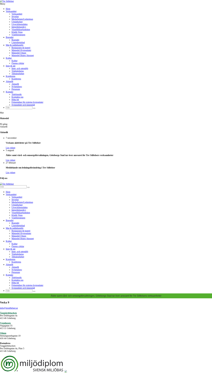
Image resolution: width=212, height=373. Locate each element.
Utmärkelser (17, 21)
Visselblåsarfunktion (21, 29)
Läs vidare (10, 147)
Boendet (9, 37)
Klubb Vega (17, 32)
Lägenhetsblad (18, 42)
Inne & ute (10, 66)
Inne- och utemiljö (20, 68)
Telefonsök (17, 94)
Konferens (10, 76)
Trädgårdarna (18, 71)
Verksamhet (11, 11)
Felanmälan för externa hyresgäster (27, 102)
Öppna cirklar (18, 63)
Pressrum (16, 89)
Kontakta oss (17, 97)
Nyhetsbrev (17, 86)
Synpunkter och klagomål (23, 105)
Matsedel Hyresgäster (21, 50)
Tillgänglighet (18, 73)
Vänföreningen (18, 34)
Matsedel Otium (19, 53)
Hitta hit (15, 99)
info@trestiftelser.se (9, 308)
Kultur (9, 58)
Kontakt (9, 92)
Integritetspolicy (19, 27)
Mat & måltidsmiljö (14, 45)
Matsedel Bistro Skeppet (23, 55)
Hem (8, 8)
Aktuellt (9, 81)
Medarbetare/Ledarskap (22, 19)
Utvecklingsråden (20, 24)
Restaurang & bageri (21, 47)
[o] (34, 108)
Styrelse (15, 16)
